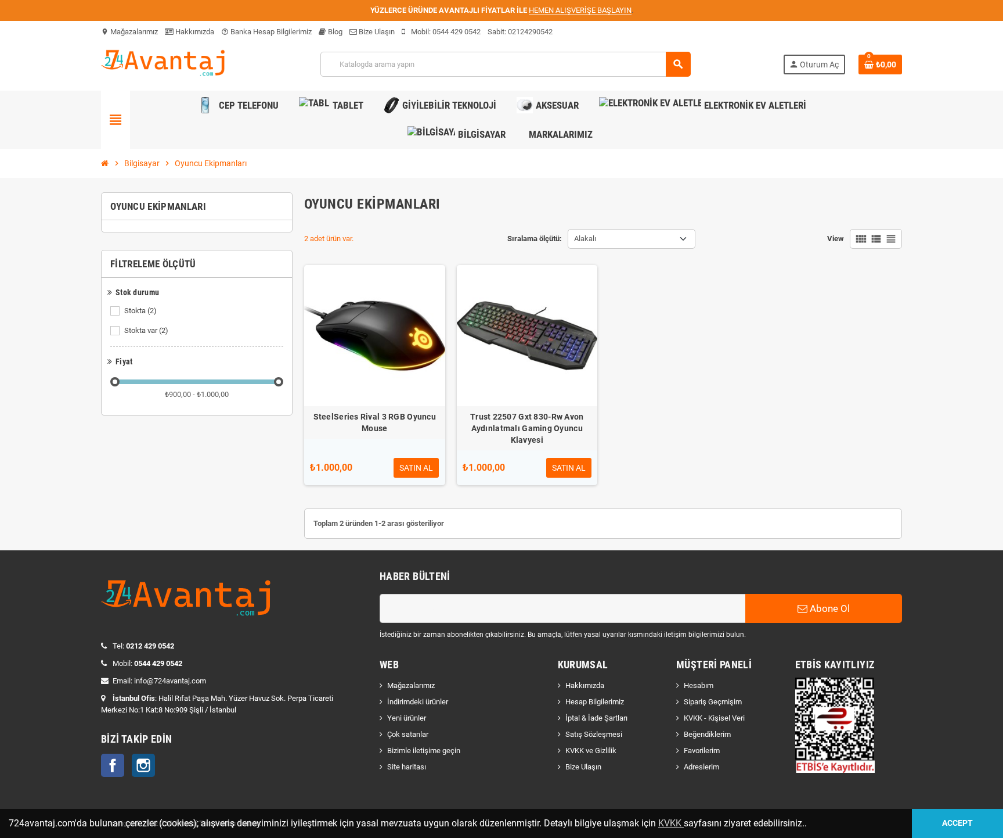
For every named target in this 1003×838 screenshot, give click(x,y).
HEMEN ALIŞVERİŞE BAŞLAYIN (580, 10)
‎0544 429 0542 (456, 31)
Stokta (140, 310)
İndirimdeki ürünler (417, 701)
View (835, 238)
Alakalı (585, 238)
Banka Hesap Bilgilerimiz (266, 31)
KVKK (671, 823)
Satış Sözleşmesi (593, 734)
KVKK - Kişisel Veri (714, 718)
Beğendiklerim (707, 734)
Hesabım (698, 685)
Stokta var (146, 330)
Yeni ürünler (406, 718)
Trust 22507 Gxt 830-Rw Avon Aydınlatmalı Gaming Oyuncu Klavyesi (527, 428)
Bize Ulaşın (376, 31)
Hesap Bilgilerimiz (594, 701)
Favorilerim (702, 750)
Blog (334, 31)
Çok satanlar (407, 734)
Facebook (112, 765)
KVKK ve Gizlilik (590, 750)
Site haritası (406, 766)
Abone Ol (828, 608)
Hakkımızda (194, 31)
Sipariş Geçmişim (713, 701)
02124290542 (530, 31)
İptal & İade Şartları (596, 718)
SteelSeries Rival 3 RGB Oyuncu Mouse (374, 422)
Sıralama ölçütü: (534, 238)
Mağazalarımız (129, 31)
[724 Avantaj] (164, 63)
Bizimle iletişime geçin (423, 750)
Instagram (143, 765)
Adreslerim (701, 766)
